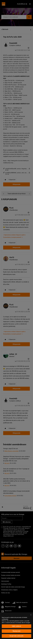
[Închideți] (31, 615)
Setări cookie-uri (16, 626)
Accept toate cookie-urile (16, 636)
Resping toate (16, 631)
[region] (16, 625)
